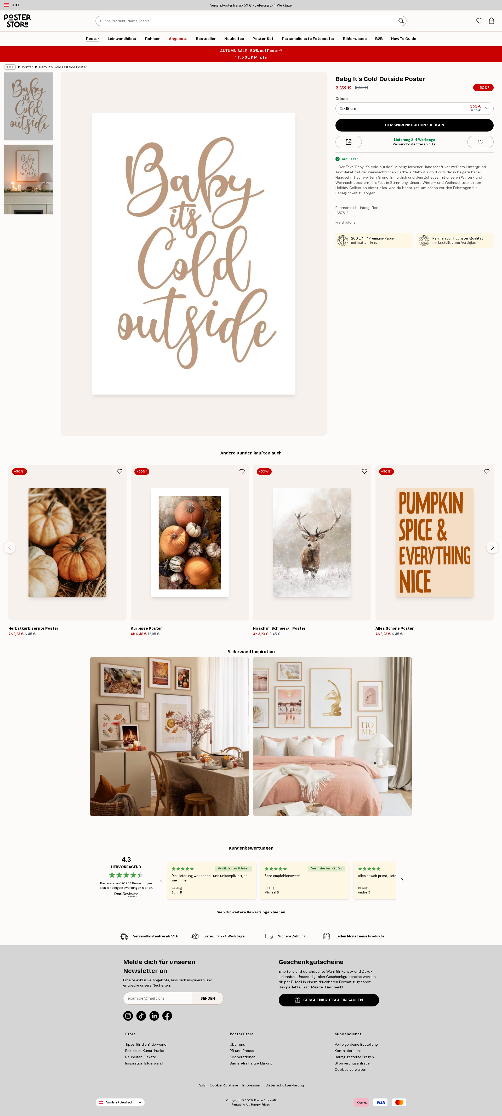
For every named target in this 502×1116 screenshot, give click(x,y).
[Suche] (402, 21)
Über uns (237, 1044)
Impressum (251, 1085)
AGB (202, 1085)
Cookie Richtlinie (224, 1085)
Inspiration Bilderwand (144, 1063)
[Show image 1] (28, 106)
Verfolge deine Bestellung (356, 1044)
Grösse (341, 98)
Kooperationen (242, 1057)
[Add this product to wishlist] (480, 142)
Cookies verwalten (350, 1069)
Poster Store (262, 1100)
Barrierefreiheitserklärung (251, 1063)
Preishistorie (345, 222)
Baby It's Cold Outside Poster (63, 67)
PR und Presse (242, 1050)
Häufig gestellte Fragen (354, 1057)
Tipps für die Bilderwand (146, 1044)
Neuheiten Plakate (140, 1057)
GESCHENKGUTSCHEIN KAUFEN (333, 1000)
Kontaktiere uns (348, 1050)
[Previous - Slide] (9, 547)
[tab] (479, 21)
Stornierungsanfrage (352, 1063)
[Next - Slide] (492, 547)
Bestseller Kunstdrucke (144, 1050)
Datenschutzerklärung (285, 1085)
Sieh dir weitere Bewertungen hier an (251, 912)
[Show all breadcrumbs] (10, 67)
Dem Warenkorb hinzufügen (414, 125)
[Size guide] (348, 142)
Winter (27, 67)
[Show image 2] (28, 179)
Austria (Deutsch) (120, 1102)
